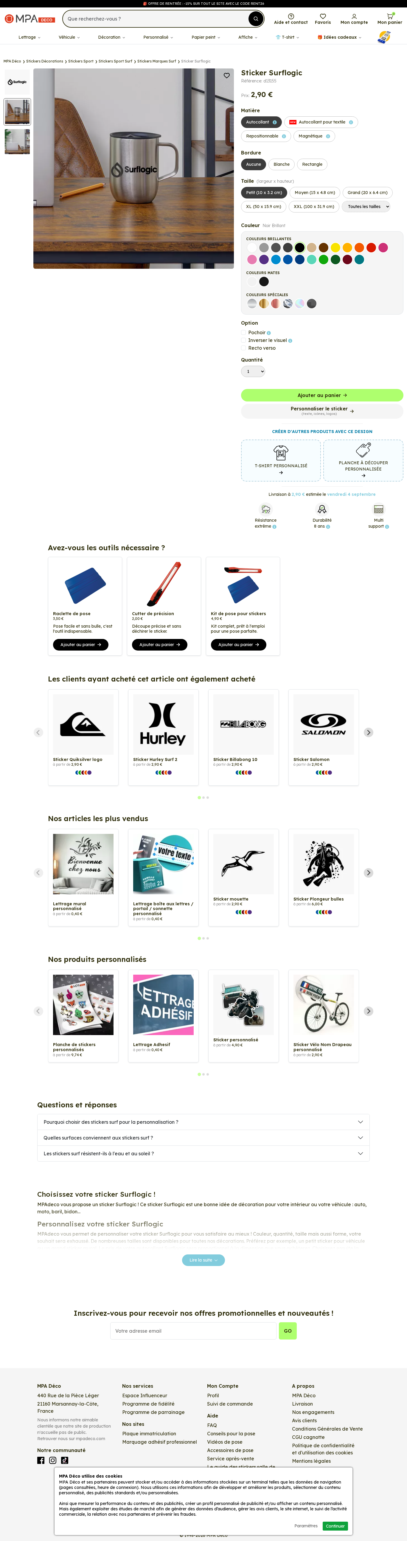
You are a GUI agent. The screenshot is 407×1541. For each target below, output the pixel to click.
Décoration (110, 37)
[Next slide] (368, 732)
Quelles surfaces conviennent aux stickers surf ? (98, 1138)
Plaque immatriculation (149, 1434)
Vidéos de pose (225, 1442)
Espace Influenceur (144, 1395)
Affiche (246, 37)
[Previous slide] (38, 732)
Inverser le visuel (268, 340)
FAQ (212, 1425)
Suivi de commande (230, 1404)
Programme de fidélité (148, 1404)
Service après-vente (230, 1459)
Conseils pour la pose (231, 1434)
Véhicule (67, 37)
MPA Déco (304, 1395)
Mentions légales (311, 1461)
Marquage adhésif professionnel (159, 1442)
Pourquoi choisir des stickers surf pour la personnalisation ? (111, 1122)
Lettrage (27, 37)
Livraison (302, 1404)
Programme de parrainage (153, 1412)
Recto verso (262, 348)
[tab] (199, 797)
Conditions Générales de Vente (327, 1429)
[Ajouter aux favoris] (227, 75)
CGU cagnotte (308, 1437)
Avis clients (304, 1420)
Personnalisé (156, 37)
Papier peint (204, 37)
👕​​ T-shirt (286, 37)
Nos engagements (313, 1412)
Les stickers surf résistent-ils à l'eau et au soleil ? (99, 1153)
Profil (213, 1395)
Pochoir (257, 332)
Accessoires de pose (230, 1450)
